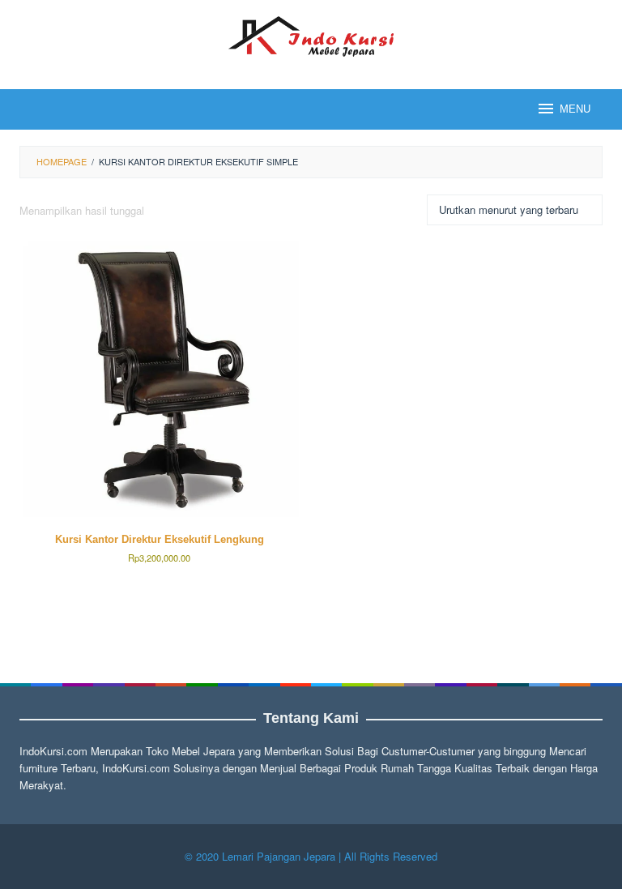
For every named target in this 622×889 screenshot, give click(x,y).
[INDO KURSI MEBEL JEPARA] (310, 34)
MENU (575, 109)
